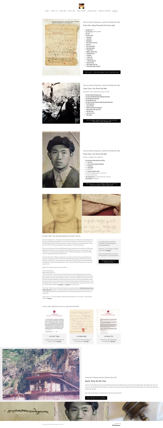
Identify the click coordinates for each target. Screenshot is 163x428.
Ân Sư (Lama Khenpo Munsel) (96, 164)
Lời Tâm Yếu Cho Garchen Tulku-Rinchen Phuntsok (99, 102)
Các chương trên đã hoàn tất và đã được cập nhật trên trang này (102, 121)
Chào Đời (89, 37)
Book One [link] (63, 11)
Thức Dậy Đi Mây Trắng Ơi (93, 66)
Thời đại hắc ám (91, 61)
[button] (115, 11)
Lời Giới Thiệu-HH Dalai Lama (93, 95)
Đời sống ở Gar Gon (92, 42)
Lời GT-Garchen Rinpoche (92, 98)
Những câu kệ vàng (92, 51)
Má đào (89, 55)
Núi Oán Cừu (90, 111)
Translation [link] (92, 11)
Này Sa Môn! (89, 178)
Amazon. (49, 298)
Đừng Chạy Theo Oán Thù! (94, 109)
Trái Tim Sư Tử (91, 113)
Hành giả (89, 57)
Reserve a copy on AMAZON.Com (108, 261)
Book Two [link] (71, 11)
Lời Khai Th (89, 30)
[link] (81, 6)
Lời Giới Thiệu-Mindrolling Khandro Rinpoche (98, 96)
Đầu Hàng (89, 115)
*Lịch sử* (88, 44)
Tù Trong (90, 162)
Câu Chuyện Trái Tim (91, 64)
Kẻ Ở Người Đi (90, 104)
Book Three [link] (81, 11)
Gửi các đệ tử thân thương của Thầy (95, 160)
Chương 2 (67, 284)
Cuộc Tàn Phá (90, 106)
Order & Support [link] (105, 11)
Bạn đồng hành (91, 48)
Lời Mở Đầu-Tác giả (91, 100)
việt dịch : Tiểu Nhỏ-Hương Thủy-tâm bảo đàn (101, 72)
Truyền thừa (90, 50)
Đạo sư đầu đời (91, 46)
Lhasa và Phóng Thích (93, 171)
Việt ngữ (59, 341)
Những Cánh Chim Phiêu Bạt (94, 107)
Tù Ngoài (90, 166)
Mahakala (89, 41)
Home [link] (47, 11)
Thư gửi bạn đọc (90, 176)
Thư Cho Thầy (89, 35)
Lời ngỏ (88, 33)
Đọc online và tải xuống (96, 398)
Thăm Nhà (90, 167)
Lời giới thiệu (89, 31)
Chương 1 (61, 284)
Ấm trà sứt (90, 59)
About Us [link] (54, 11)
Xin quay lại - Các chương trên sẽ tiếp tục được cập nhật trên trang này (102, 184)
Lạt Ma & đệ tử (90, 53)
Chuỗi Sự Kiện (90, 62)
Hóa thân (89, 39)
